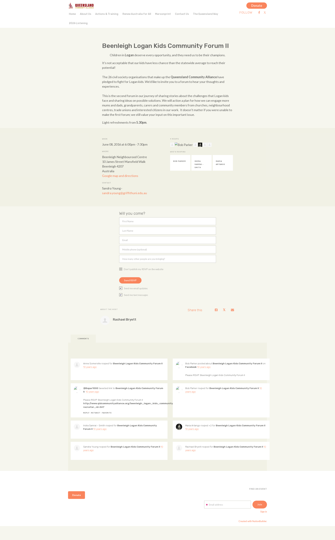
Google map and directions (120, 176)
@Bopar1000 (90, 388)
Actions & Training (106, 14)
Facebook (191, 367)
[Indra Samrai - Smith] (77, 427)
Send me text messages (136, 295)
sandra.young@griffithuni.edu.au (124, 193)
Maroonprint (163, 14)
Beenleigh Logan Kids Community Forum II (138, 363)
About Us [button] (85, 14)
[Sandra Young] (77, 448)
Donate (256, 5)
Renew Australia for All (136, 14)
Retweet (95, 413)
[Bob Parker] (179, 365)
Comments (83, 339)
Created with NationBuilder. (253, 521)
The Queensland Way (205, 14)
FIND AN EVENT (258, 488)
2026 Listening (78, 23)
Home (72, 14)
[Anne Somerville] (77, 365)
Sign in (263, 511)
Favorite (107, 413)
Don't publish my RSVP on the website (143, 269)
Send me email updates (136, 288)
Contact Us (182, 14)
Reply (86, 413)
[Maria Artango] (179, 427)
